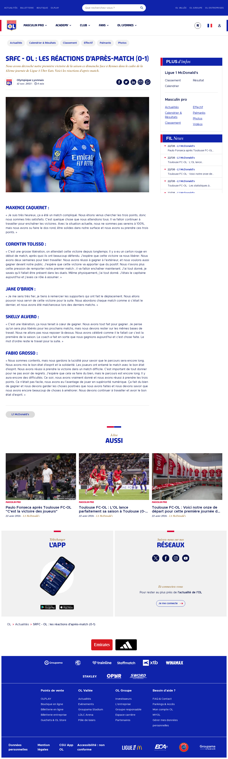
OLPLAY (46, 699)
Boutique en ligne (52, 704)
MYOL (156, 715)
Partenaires (122, 720)
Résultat (198, 80)
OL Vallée (85, 690)
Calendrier (172, 86)
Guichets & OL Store (53, 720)
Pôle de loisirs (86, 720)
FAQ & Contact (162, 699)
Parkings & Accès (164, 704)
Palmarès (199, 113)
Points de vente (52, 690)
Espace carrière (125, 715)
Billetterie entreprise (54, 715)
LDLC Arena (85, 715)
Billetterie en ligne (52, 709)
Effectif (198, 107)
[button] (35, 25)
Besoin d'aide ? (164, 690)
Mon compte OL (163, 709)
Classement (173, 80)
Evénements (86, 704)
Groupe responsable (128, 709)
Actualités (172, 107)
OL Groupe (123, 690)
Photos (197, 118)
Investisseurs (123, 699)
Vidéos (198, 124)
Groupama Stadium (90, 709)
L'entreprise (123, 704)
